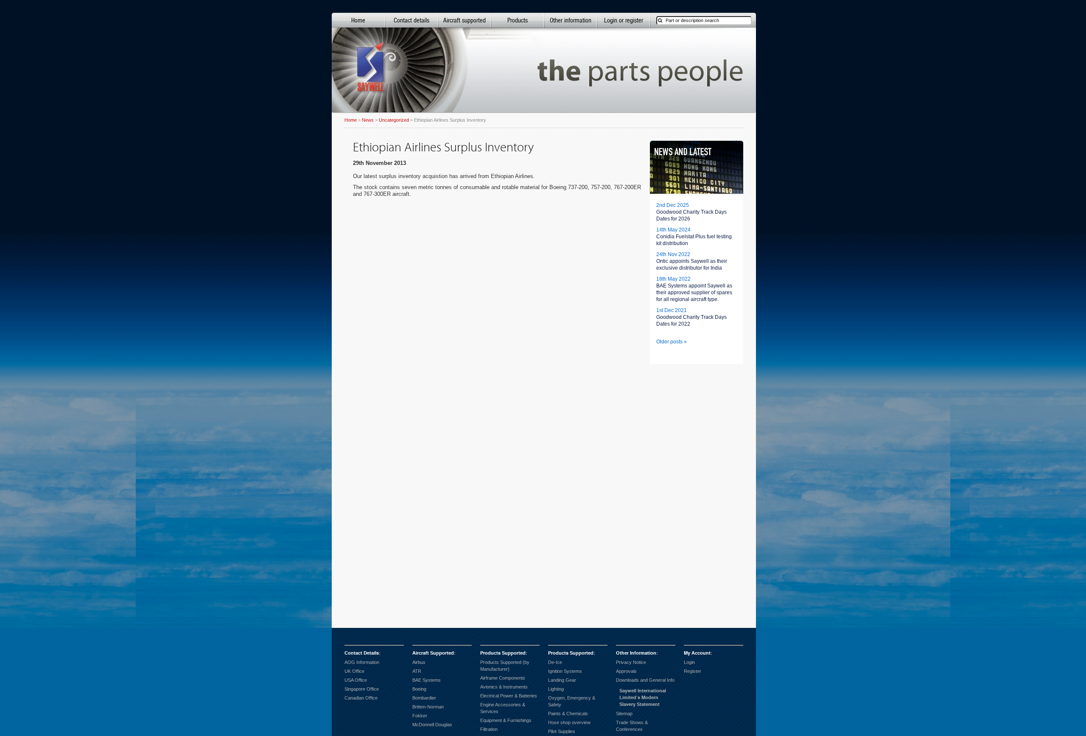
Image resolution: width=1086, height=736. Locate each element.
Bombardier (424, 697)
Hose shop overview (569, 722)
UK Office (354, 671)
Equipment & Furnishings (506, 720)
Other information (570, 20)
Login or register (623, 20)
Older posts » (671, 342)
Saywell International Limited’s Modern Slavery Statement (642, 698)
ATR (416, 671)
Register (692, 671)
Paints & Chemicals (568, 713)
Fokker (419, 715)
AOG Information (361, 662)
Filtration (489, 729)
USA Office (355, 680)
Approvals (626, 671)
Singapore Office (361, 688)
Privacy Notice (631, 662)
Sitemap (624, 713)
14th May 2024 (673, 230)
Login (689, 662)
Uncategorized (394, 120)
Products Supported (503, 653)
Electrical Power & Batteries (508, 695)
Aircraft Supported (433, 653)
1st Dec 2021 (671, 310)
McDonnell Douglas (432, 724)
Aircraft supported (464, 20)
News (368, 120)
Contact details (411, 20)
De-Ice (555, 662)
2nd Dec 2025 (672, 205)
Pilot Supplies (561, 731)
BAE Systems (426, 680)
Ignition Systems (565, 671)
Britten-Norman (428, 706)
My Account (697, 653)
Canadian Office (361, 697)
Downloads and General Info (645, 680)
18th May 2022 (673, 279)
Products (517, 20)
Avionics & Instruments (504, 686)
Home (358, 20)
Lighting (556, 688)
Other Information (636, 653)
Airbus (418, 662)
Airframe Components (502, 677)
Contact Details (361, 653)
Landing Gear (562, 680)
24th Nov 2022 (673, 254)
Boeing (419, 688)
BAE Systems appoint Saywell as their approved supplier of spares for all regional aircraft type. (694, 292)
